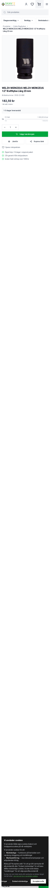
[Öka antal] (16, 127)
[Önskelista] (32, 4)
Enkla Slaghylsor (19, 26)
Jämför (15, 141)
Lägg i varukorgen (27, 134)
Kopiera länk (39, 141)
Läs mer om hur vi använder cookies (25, 876)
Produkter (7, 26)
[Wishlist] (3, 147)
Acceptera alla (38, 881)
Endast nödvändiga (20, 881)
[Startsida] (8, 4)
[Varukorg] (39, 4)
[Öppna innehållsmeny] (47, 4)
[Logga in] (26, 4)
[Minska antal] (4, 127)
